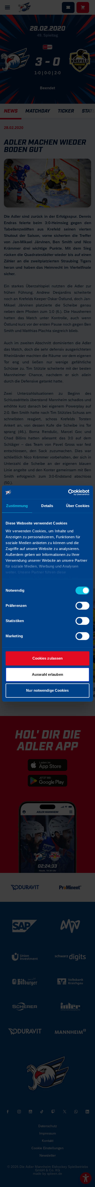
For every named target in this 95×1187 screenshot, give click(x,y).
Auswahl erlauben (47, 674)
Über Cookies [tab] (77, 506)
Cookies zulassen (47, 658)
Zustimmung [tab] (17, 506)
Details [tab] (47, 506)
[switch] (82, 606)
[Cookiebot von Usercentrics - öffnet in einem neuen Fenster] (68, 492)
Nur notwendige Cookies (47, 690)
